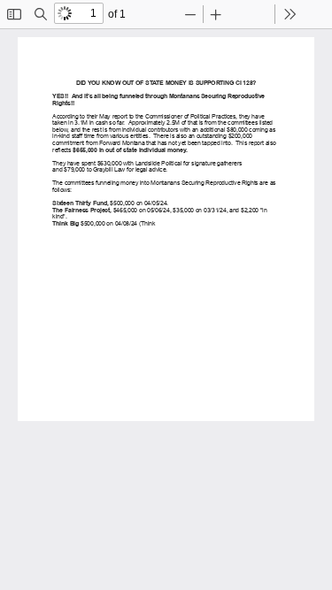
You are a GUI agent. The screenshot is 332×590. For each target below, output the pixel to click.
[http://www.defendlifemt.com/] (81, 337)
